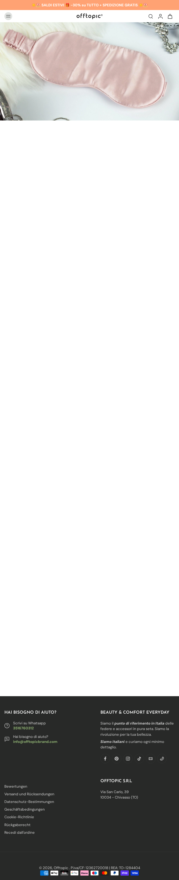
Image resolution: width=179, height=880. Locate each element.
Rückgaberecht (17, 824)
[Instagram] (128, 758)
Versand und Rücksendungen (29, 794)
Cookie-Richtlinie (19, 817)
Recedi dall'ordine (19, 832)
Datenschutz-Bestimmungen (29, 801)
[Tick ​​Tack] (139, 758)
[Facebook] (105, 758)
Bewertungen (15, 786)
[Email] (150, 758)
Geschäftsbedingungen (24, 809)
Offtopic (61, 867)
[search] (150, 16)
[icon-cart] (170, 16)
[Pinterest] (116, 758)
